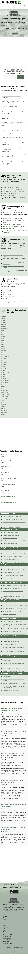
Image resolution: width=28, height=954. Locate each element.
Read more (13, 747)
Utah (2, 402)
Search (20, 77)
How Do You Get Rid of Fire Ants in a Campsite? (14, 540)
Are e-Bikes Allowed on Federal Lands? (11, 96)
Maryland (3, 354)
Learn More (12, 891)
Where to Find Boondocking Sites (11, 193)
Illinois (2, 340)
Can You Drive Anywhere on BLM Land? (13, 226)
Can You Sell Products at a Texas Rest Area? (13, 137)
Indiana (3, 342)
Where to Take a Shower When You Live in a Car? (14, 522)
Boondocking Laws (7, 943)
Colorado (3, 326)
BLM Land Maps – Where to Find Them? (13, 228)
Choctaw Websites (18, 951)
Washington (4, 408)
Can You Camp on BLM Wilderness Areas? (12, 111)
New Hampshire (5, 372)
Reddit (4, 931)
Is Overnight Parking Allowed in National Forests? (14, 671)
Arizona (3, 320)
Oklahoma (4, 386)
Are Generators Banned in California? (11, 572)
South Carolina (5, 394)
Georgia (3, 334)
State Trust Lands (7, 298)
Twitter (5, 930)
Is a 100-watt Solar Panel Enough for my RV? (13, 142)
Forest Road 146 (5, 490)
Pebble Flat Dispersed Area (8, 496)
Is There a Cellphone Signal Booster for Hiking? (14, 553)
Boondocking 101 (7, 938)
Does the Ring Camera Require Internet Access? (14, 101)
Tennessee (4, 398)
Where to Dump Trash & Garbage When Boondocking (15, 525)
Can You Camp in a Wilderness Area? (11, 117)
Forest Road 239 (5, 472)
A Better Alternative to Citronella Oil (11, 532)
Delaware (3, 330)
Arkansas (3, 322)
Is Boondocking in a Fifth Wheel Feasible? (12, 611)
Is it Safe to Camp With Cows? (10, 538)
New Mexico (4, 376)
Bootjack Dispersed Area (7, 454)
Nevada (3, 370)
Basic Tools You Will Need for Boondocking (14, 191)
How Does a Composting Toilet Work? (11, 527)
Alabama (3, 316)
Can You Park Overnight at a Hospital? (11, 668)
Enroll (15, 33)
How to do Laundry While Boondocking (12, 516)
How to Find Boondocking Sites (10, 939)
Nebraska (3, 368)
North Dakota (4, 382)
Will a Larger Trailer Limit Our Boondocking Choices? (15, 608)
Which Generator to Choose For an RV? (12, 578)
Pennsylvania (4, 390)
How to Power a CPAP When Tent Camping (13, 575)
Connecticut (4, 328)
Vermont (3, 404)
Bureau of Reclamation (9, 294)
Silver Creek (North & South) (8, 484)
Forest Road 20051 (6, 460)
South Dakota (4, 396)
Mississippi (4, 362)
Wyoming (3, 414)
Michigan (3, 358)
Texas (2, 400)
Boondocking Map (7, 936)
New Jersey (4, 374)
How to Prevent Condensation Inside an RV (13, 519)
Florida (3, 332)
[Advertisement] (14, 53)
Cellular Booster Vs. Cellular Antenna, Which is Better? (15, 556)
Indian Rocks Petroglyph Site (8, 478)
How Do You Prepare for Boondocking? (13, 189)
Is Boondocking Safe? (8, 195)
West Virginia (4, 410)
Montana (3, 366)
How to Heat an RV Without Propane (11, 594)
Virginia (3, 406)
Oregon (3, 388)
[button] (20, 6)
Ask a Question (6, 941)
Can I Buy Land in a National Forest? (11, 690)
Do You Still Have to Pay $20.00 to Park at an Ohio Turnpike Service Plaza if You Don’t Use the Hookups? (14, 124)
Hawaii (3, 336)
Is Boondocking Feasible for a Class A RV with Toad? (15, 605)
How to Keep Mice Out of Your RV (10, 543)
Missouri (3, 364)
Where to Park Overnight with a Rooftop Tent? (13, 666)
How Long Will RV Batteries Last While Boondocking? (15, 569)
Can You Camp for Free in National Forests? (14, 253)
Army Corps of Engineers (9, 292)
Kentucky (3, 348)
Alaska (3, 318)
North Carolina (5, 380)
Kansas (3, 346)
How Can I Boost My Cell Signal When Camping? (14, 562)
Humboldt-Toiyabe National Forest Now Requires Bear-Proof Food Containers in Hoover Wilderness (13, 755)
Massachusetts (5, 356)
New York (3, 378)
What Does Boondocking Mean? (11, 187)
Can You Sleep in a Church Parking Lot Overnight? (14, 663)
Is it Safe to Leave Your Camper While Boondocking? (15, 651)
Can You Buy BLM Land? (8, 676)
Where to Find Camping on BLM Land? (13, 224)
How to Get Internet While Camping (11, 559)
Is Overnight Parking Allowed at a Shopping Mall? (14, 683)
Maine (2, 352)
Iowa (2, 344)
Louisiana (3, 350)
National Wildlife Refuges (9, 296)
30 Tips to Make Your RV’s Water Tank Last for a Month (15, 628)
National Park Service (8, 290)
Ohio (2, 384)
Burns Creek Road (5, 466)
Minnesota (4, 360)
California (3, 324)
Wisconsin (4, 412)
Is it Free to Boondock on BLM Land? (12, 218)
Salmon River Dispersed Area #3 (9, 502)
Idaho (2, 338)
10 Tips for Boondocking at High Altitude (12, 588)
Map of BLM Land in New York (9, 106)
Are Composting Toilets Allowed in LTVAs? (12, 631)
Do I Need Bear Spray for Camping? (11, 535)
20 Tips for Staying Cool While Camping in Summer (14, 585)
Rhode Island (4, 392)
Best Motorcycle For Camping (9, 614)
